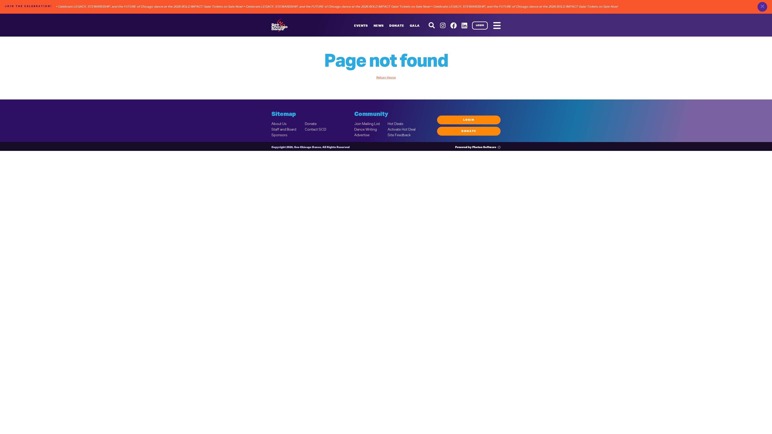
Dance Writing (365, 129)
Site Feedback (399, 135)
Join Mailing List (367, 124)
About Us (278, 124)
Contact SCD (315, 129)
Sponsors (279, 135)
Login (480, 25)
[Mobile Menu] (497, 25)
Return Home (386, 77)
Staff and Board (283, 129)
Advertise (362, 135)
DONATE (396, 26)
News (379, 26)
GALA (415, 26)
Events (361, 26)
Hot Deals (395, 124)
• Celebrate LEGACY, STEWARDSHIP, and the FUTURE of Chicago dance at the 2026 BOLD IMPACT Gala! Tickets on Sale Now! (149, 6)
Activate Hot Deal (402, 129)
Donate (311, 124)
